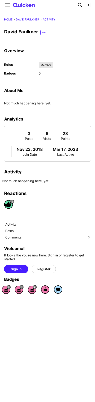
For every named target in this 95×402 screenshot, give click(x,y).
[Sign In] (88, 5)
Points (65, 139)
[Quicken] (24, 5)
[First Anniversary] (45, 289)
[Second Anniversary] (32, 289)
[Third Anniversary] (19, 289)
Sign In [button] (16, 269)
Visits (47, 139)
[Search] (80, 5)
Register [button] (43, 269)
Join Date (30, 154)
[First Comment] (58, 289)
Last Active (65, 154)
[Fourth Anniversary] (6, 289)
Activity (11, 224)
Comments (47, 237)
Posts (29, 139)
